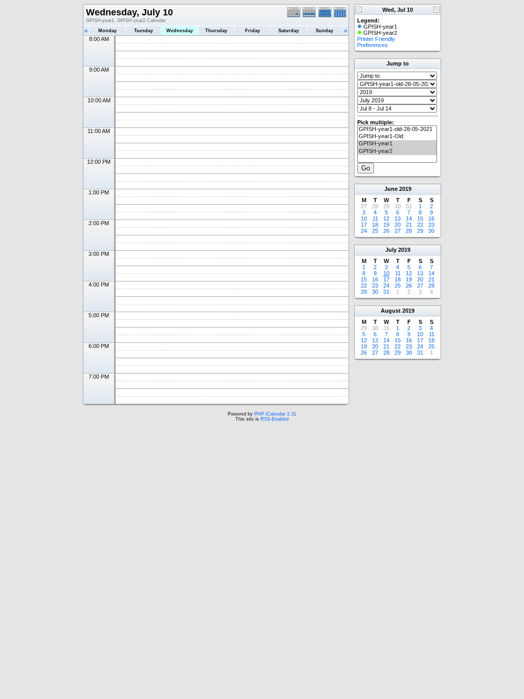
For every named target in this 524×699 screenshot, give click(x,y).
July (391, 250)
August (391, 311)
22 (420, 225)
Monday (107, 30)
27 (398, 231)
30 (431, 231)
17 (364, 225)
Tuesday (143, 30)
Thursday (216, 30)
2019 (405, 189)
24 (364, 231)
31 (386, 292)
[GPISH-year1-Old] (397, 136)
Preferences (372, 45)
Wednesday (179, 30)
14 (409, 218)
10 (364, 218)
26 (386, 231)
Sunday (324, 30)
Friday (252, 30)
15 (420, 218)
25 (375, 231)
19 (386, 225)
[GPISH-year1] (397, 143)
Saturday (288, 30)
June (391, 189)
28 (409, 231)
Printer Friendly (376, 39)
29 (420, 231)
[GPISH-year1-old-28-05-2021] (397, 129)
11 (375, 218)
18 (375, 225)
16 (431, 218)
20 (398, 225)
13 (398, 218)
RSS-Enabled (274, 419)
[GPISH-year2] (397, 151)
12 (386, 218)
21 (409, 225)
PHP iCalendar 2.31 (275, 414)
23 (431, 225)
